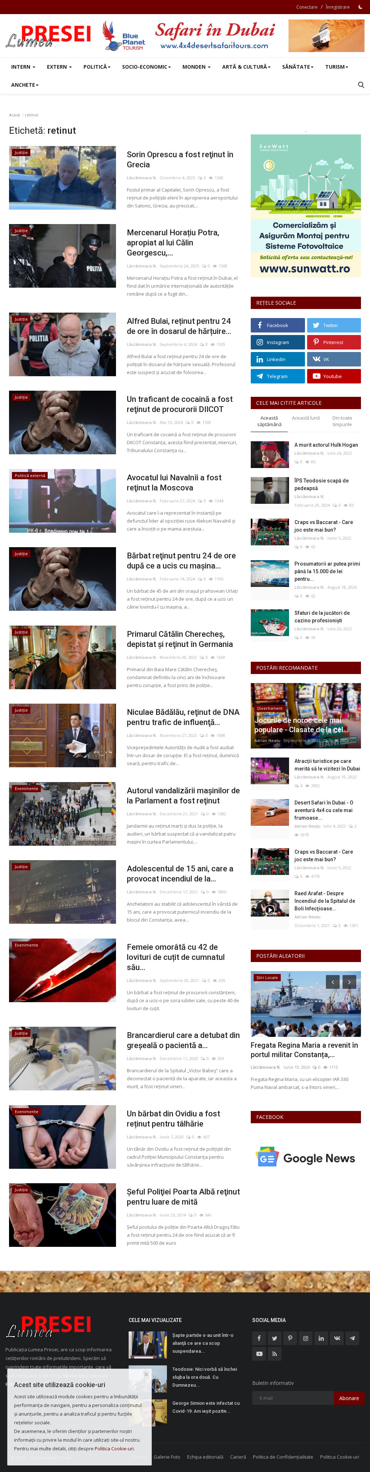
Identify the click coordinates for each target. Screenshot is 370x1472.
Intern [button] (21, 66)
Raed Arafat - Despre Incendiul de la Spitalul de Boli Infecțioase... (324, 901)
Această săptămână (269, 421)
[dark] (361, 6)
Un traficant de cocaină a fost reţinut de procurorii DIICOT (180, 404)
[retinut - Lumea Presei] (48, 36)
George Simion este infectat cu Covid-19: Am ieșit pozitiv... (206, 1407)
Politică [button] (95, 66)
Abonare (349, 1398)
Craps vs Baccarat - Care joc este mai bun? (323, 526)
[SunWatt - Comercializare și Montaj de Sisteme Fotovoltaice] (306, 205)
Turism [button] (335, 66)
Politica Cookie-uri (339, 1457)
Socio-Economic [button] (144, 66)
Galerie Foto (167, 1457)
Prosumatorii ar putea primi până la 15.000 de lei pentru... (327, 571)
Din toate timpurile (342, 421)
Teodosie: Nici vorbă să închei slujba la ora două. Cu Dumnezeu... (204, 1377)
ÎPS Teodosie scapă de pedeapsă (321, 484)
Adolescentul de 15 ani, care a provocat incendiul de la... (180, 873)
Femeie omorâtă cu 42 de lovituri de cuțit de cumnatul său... (176, 957)
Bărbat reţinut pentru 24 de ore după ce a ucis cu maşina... (181, 560)
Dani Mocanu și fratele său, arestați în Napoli (295, 1050)
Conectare (307, 7)
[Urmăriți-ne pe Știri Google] (306, 1156)
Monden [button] (194, 66)
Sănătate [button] (296, 66)
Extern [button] (57, 66)
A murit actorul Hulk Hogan (326, 445)
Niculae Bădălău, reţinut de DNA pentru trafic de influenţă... (183, 717)
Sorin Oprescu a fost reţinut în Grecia (180, 159)
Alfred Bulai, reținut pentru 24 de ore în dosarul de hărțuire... (179, 326)
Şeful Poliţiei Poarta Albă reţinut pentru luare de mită (183, 1196)
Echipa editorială (205, 1457)
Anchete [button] (23, 84)
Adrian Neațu (267, 740)
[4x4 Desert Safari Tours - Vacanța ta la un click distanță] (233, 36)
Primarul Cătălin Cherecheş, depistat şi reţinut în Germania (180, 639)
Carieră (238, 1457)
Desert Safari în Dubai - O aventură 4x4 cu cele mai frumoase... (323, 810)
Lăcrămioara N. (142, 177)
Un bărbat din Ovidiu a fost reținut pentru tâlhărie (173, 1118)
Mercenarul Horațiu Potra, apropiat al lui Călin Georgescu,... (173, 242)
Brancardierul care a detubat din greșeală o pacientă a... (183, 1040)
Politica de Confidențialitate (283, 1457)
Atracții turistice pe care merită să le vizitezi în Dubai (327, 765)
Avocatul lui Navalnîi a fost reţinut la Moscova (174, 482)
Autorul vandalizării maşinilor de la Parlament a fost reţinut (183, 795)
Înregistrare (338, 7)
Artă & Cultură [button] (244, 66)
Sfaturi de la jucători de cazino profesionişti (322, 616)
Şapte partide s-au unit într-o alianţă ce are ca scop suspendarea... (202, 1343)
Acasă (14, 114)
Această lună (306, 418)
